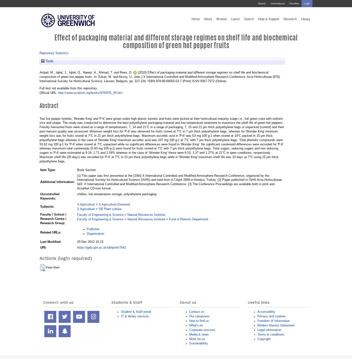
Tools (49, 61)
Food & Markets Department (188, 219)
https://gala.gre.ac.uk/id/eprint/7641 (101, 247)
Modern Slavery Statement (276, 325)
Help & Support (268, 19)
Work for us (197, 339)
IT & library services (135, 316)
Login (307, 3)
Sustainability (198, 343)
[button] (42, 267)
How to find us (199, 321)
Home (196, 19)
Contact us (196, 311)
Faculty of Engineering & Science (100, 215)
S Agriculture (86, 204)
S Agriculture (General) (114, 204)
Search (262, 3)
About (208, 19)
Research (290, 19)
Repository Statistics (54, 53)
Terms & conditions (270, 334)
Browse (221, 19)
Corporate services (202, 330)
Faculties (294, 3)
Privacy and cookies (271, 316)
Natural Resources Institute (146, 215)
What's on (196, 325)
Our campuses (199, 316)
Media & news (199, 334)
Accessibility (266, 311)
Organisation (95, 233)
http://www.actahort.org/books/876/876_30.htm (90, 93)
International (277, 3)
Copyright (264, 339)
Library (305, 19)
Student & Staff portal (136, 311)
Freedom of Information (273, 321)
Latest (235, 19)
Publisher (93, 229)
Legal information (269, 330)
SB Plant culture (110, 209)
